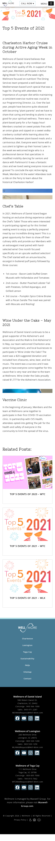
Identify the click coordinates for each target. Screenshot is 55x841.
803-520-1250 (30, 744)
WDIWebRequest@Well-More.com (27, 712)
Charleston (27, 638)
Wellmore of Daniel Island (27, 696)
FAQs (27, 665)
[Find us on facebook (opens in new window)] (17, 718)
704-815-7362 (30, 778)
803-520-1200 (33, 741)
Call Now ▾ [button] (27, 3)
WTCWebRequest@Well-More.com (27, 782)
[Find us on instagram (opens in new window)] (30, 718)
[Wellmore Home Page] (27, 628)
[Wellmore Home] (7, 3)
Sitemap (28, 672)
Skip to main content (41, 10)
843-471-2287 (30, 709)
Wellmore (26, 815)
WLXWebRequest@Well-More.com (27, 747)
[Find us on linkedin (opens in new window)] (37, 718)
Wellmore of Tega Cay (28, 765)
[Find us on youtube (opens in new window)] (24, 718)
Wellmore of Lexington (27, 731)
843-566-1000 (33, 706)
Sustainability (27, 658)
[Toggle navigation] (51, 3)
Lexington (27, 645)
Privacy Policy (20, 820)
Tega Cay (27, 652)
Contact (27, 678)
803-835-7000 (33, 775)
